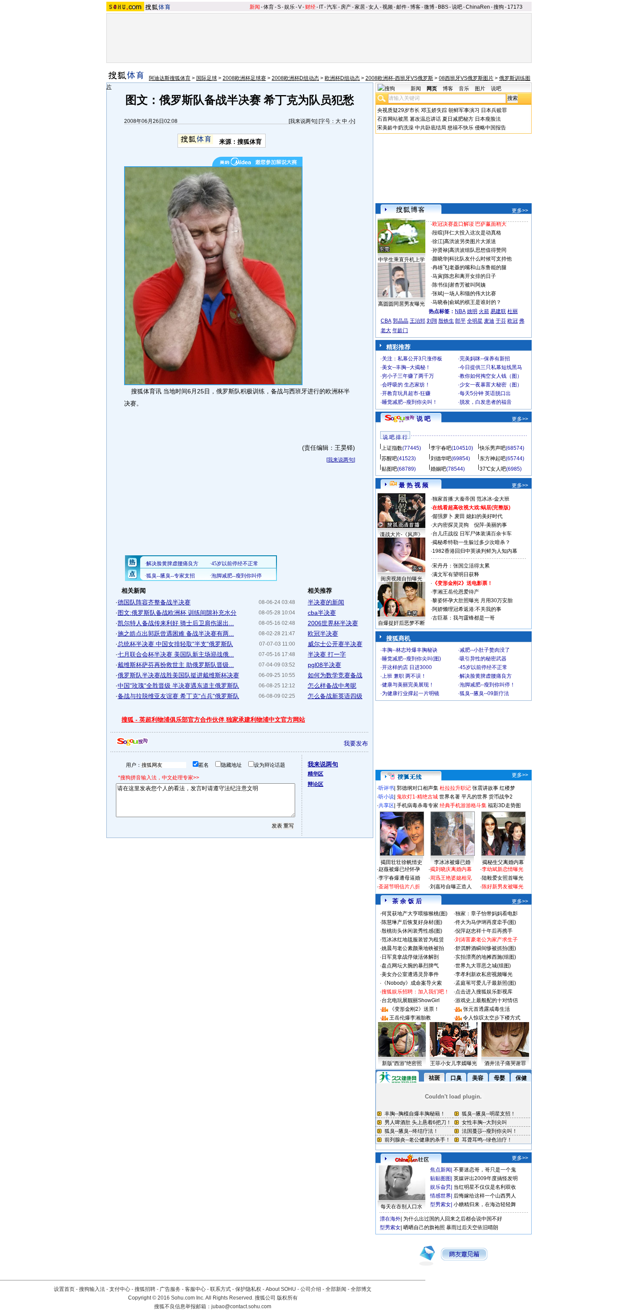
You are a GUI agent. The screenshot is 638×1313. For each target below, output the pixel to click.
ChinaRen (478, 7)
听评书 (386, 788)
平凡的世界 (474, 797)
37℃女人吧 (493, 469)
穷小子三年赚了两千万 (408, 376)
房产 (346, 7)
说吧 (457, 7)
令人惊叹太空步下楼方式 (491, 1018)
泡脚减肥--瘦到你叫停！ (487, 685)
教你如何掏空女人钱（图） (491, 376)
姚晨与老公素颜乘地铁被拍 (412, 948)
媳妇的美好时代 (484, 516)
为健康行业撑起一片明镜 (410, 693)
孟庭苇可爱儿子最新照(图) (485, 983)
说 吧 (424, 418)
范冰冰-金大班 (493, 499)
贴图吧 (389, 469)
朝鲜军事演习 (464, 110)
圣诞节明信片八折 (399, 887)
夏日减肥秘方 (458, 119)
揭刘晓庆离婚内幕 (451, 869)
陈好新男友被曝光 (502, 887)
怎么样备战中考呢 (332, 685)
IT (321, 7)
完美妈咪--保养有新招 (485, 359)
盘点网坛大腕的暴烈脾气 (410, 966)
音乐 (464, 89)
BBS (443, 7)
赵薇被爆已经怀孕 (399, 869)
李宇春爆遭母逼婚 (399, 878)
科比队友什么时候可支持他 (480, 259)
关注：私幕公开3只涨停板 (412, 359)
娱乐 (289, 7)
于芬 (501, 321)
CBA (386, 321)
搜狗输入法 (92, 1289)
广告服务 (170, 1289)
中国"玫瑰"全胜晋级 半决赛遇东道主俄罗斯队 (178, 685)
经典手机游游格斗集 (463, 805)
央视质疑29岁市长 (398, 110)
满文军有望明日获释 (455, 574)
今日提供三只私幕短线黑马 (491, 367)
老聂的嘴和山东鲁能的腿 (477, 267)
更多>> (520, 211)
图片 (480, 89)
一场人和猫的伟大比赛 (470, 293)
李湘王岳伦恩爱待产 (455, 592)
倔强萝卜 (442, 516)
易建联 (498, 311)
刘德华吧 (441, 458)
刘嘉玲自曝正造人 (451, 887)
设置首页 (64, 1289)
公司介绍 (310, 1289)
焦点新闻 (440, 1170)
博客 (415, 7)
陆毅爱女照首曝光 (502, 878)
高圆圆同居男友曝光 (401, 304)
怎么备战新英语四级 (335, 696)
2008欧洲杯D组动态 (295, 78)
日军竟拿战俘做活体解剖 (410, 957)
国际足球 (206, 78)
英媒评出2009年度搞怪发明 (486, 1178)
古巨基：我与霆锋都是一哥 (463, 618)
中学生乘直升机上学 (401, 260)
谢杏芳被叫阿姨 (467, 285)
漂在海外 (390, 1219)
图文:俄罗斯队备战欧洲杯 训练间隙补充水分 (177, 612)
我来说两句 (303, 121)
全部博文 (361, 1289)
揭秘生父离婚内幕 (503, 862)
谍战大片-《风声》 (401, 534)
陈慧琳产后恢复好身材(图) (411, 922)
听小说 (386, 797)
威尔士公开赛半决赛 (335, 643)
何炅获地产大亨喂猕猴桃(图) (414, 914)
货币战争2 (501, 797)
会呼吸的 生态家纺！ (406, 385)
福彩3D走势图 (504, 805)
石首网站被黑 (392, 119)
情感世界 (440, 1196)
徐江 (437, 241)
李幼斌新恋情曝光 (502, 869)
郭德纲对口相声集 (417, 788)
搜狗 (498, 7)
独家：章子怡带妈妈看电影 (486, 914)
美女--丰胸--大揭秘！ (406, 367)
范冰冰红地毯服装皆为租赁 (412, 940)
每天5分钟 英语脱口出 (485, 393)
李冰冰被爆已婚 (452, 862)
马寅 (437, 276)
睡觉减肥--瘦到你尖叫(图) (411, 659)
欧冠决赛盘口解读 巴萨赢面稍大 (469, 224)
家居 (360, 7)
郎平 (460, 321)
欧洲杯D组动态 (342, 78)
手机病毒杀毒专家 (417, 805)
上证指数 (391, 448)
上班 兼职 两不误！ (404, 676)
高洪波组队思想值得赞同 (477, 250)
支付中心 (119, 1289)
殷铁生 (446, 321)
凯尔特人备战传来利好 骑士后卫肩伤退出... (176, 623)
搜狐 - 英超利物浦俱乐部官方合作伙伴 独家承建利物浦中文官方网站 (213, 719)
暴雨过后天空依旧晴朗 (472, 1227)
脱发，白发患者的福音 (486, 402)
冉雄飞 (440, 267)
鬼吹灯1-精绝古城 (417, 797)
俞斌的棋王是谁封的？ (475, 302)
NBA (460, 311)
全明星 (475, 321)
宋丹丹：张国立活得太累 (461, 566)
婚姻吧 (438, 469)
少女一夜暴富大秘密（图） (491, 385)
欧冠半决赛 (323, 633)
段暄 (437, 233)
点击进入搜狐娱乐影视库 (484, 992)
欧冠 (512, 321)
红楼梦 (507, 788)
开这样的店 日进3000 (407, 667)
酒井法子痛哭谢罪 (505, 1063)
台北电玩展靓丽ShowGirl (410, 1000)
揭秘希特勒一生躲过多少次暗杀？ (471, 542)
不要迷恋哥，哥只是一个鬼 (485, 1170)
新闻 (255, 7)
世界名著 (449, 797)
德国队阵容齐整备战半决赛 (154, 602)
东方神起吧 (493, 458)
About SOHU (281, 1289)
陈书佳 (440, 285)
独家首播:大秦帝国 (453, 499)
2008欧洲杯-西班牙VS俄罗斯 (399, 78)
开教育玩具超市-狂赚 (406, 393)
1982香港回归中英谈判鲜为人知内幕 (474, 551)
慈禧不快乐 (460, 128)
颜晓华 (440, 259)
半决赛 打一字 (327, 654)
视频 (387, 7)
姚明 (472, 311)
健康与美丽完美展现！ (408, 685)
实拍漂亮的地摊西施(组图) (485, 957)
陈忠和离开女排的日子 (470, 276)
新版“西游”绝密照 (402, 1063)
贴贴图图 (440, 1178)
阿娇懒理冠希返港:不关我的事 (466, 609)
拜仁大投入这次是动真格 (472, 233)
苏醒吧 (389, 458)
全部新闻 (336, 1289)
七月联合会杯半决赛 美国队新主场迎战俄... (176, 654)
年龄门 (400, 330)
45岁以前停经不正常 (483, 667)
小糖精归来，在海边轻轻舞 (485, 1204)
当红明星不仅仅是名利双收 (485, 1187)
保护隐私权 (248, 1289)
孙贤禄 (440, 250)
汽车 (332, 7)
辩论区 (315, 784)
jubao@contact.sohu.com (241, 1306)
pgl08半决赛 (324, 664)
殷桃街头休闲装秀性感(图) (411, 931)
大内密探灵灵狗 (450, 525)
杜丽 (512, 311)
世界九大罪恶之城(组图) (483, 966)
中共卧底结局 (430, 128)
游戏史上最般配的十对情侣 (486, 1000)
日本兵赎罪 (494, 110)
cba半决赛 (322, 612)
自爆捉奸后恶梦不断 (401, 623)
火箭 (484, 311)
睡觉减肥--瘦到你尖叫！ (409, 402)
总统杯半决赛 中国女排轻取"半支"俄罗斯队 (175, 643)
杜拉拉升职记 (455, 788)
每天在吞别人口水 (401, 1207)
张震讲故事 (485, 788)
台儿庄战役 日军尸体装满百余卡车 (472, 534)
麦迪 (489, 321)
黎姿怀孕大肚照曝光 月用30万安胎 (472, 600)
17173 (515, 7)
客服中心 (195, 1289)
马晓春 (440, 302)
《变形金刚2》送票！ (414, 1009)
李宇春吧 (441, 448)
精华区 (315, 774)
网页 (432, 89)
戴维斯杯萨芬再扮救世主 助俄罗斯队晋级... (176, 664)
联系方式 (220, 1289)
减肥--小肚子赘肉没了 (485, 650)
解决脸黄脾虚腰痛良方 (486, 676)
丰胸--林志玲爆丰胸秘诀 (409, 650)
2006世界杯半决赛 (333, 623)
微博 (429, 7)
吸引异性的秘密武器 (483, 659)
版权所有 (287, 1298)
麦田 (459, 516)
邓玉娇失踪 (434, 110)
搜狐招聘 (145, 1289)
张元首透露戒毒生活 (486, 1009)
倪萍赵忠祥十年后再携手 (484, 931)
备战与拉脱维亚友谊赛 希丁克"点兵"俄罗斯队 (178, 696)
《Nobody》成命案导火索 (411, 983)
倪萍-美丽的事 (490, 525)
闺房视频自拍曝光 (401, 579)
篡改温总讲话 (425, 119)
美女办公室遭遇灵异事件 (410, 974)
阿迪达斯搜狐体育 (170, 78)
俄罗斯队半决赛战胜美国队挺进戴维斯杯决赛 (178, 675)
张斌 (437, 293)
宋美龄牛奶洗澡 (395, 128)
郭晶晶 (400, 321)
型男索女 (440, 1204)
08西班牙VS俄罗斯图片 (466, 78)
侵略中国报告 (490, 128)
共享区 (386, 805)
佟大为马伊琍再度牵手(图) (485, 922)
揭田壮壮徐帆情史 (401, 862)
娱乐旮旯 (440, 1187)
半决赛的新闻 (326, 602)
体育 (268, 7)
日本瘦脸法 (488, 119)
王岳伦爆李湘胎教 (410, 1018)
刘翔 (432, 321)
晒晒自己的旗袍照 (424, 1227)
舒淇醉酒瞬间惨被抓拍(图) (485, 948)
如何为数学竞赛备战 (335, 675)
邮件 (401, 7)
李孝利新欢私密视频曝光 (484, 974)
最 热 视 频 (413, 485)
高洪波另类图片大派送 (470, 241)
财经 (310, 7)
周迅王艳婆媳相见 (451, 878)
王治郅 (417, 321)
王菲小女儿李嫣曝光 (453, 1063)
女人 (373, 7)
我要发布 (356, 743)
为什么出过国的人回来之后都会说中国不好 (452, 1219)
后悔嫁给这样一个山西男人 (485, 1196)
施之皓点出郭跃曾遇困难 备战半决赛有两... (176, 633)
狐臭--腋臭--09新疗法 (484, 693)
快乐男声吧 (493, 448)
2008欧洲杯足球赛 (244, 78)
